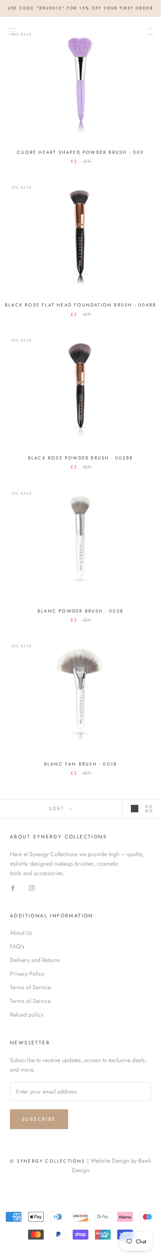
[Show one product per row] (134, 808)
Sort (58, 808)
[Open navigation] (11, 30)
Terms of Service (30, 987)
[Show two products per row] (148, 808)
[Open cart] (150, 30)
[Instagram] (32, 887)
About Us (21, 933)
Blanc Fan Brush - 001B (80, 764)
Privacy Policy (27, 973)
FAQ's (17, 946)
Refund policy (26, 1014)
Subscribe (39, 1119)
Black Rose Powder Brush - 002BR (80, 458)
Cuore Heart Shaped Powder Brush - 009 (80, 152)
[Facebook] (13, 887)
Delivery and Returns (35, 960)
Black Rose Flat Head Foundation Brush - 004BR (80, 305)
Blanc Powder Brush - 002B (80, 611)
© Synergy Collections (47, 1161)
